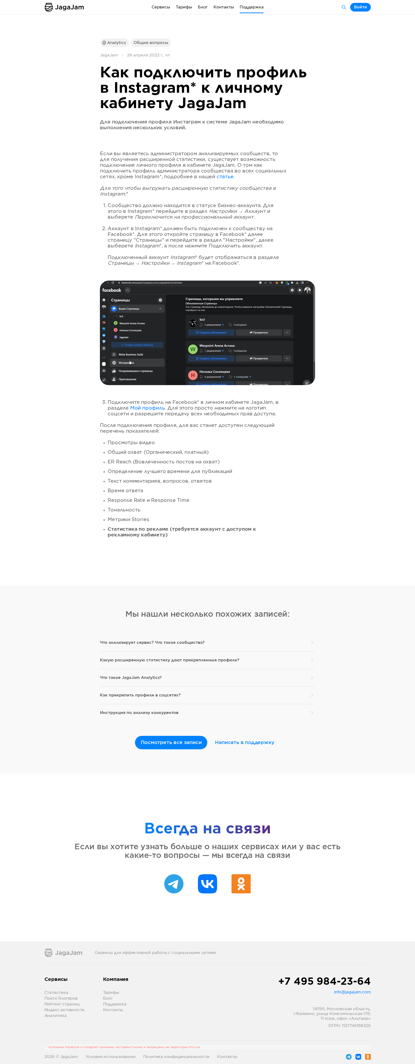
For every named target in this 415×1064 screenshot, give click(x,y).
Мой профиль (147, 408)
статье (225, 176)
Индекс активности (64, 1010)
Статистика (56, 993)
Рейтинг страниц (61, 1004)
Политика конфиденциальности (176, 1057)
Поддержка (252, 7)
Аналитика (55, 1016)
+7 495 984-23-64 (324, 982)
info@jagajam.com (352, 992)
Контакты (224, 7)
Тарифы (184, 7)
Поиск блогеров (61, 998)
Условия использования (110, 1057)
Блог (203, 7)
